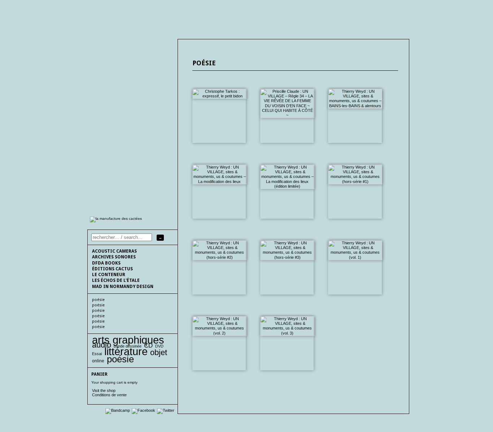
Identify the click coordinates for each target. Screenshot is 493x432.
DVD (159, 346)
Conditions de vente (109, 395)
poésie (98, 299)
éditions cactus (112, 268)
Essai (97, 354)
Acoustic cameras (114, 251)
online (98, 360)
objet (158, 352)
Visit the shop (103, 390)
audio (101, 344)
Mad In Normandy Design (122, 286)
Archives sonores (114, 256)
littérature (126, 351)
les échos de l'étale (116, 280)
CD (148, 345)
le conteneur (108, 274)
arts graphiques (128, 340)
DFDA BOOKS (106, 263)
